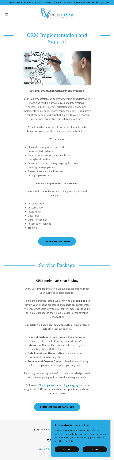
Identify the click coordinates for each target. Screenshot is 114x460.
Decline (66, 449)
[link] (57, 14)
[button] (12, 14)
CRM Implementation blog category (58, 385)
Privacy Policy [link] (45, 448)
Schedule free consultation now (57, 407)
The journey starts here (57, 241)
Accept (95, 449)
